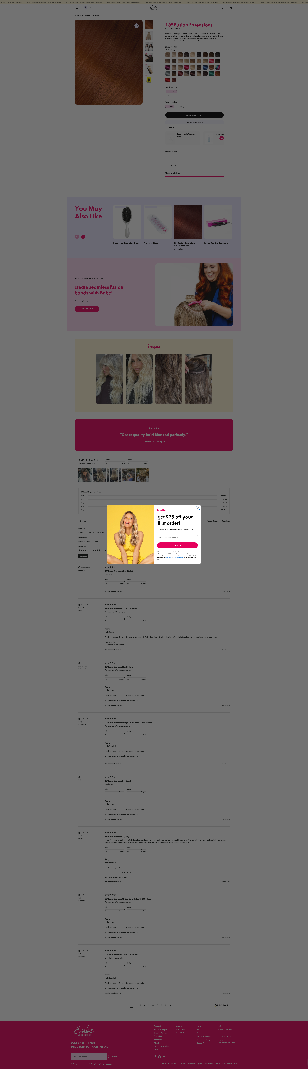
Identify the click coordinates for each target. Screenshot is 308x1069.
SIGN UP (177, 545)
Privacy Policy (168, 557)
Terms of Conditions (178, 557)
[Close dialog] (198, 508)
